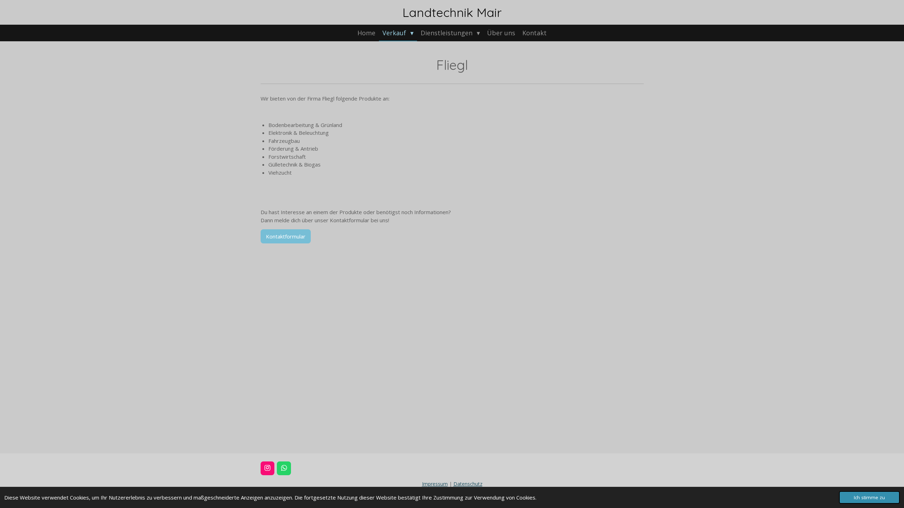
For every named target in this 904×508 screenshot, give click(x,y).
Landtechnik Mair (452, 12)
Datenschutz (467, 483)
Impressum (435, 483)
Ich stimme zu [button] (869, 497)
